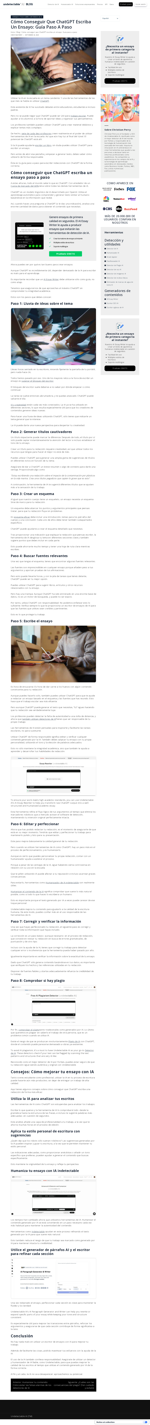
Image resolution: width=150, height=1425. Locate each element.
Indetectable (38, 1231)
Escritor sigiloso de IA (115, 307)
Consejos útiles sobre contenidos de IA (27, 17)
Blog (18, 32)
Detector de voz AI (114, 269)
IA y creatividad (18, 404)
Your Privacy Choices (129, 1422)
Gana (112, 4)
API (106, 4)
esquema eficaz (22, 517)
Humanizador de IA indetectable (62, 882)
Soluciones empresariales (85, 4)
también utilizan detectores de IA (39, 719)
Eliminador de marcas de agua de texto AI (120, 283)
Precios (100, 4)
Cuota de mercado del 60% (25, 186)
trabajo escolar (78, 115)
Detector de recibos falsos (117, 278)
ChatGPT (44, 101)
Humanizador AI (67, 4)
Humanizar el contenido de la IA (27, 891)
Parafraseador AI (113, 261)
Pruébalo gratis (126, 4)
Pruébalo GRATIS (65, 253)
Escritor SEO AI (112, 303)
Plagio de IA (74, 1041)
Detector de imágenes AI (116, 274)
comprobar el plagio (29, 1029)
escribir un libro (43, 145)
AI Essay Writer (51, 279)
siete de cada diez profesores (36, 133)
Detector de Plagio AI (115, 265)
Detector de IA (53, 4)
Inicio (13, 32)
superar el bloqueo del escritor (38, 381)
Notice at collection (106, 1422)
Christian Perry (16, 35)
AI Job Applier (112, 257)
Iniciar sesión (141, 4)
